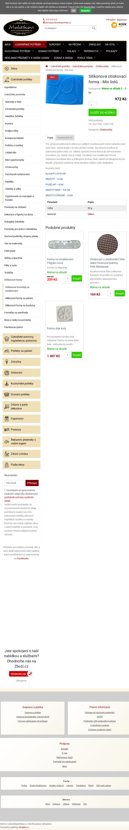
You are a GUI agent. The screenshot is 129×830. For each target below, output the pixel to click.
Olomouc (76, 804)
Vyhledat (94, 28)
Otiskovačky (11, 167)
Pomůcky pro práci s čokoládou (20, 229)
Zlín (85, 804)
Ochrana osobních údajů (99, 729)
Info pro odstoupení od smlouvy (33, 721)
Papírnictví (91, 51)
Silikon (91, 214)
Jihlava (66, 804)
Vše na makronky (13, 243)
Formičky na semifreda (16, 312)
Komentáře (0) (65, 137)
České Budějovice (38, 785)
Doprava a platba (33, 712)
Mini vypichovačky (14, 160)
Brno (48, 804)
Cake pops (9, 250)
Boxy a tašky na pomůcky (17, 320)
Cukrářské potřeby (28, 44)
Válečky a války (13, 189)
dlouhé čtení (89, 7)
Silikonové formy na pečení (19, 298)
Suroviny (55, 44)
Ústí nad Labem (103, 785)
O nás (64, 753)
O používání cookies (99, 725)
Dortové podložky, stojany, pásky (21, 236)
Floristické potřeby (14, 109)
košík (122, 25)
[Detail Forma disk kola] (64, 313)
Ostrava (56, 804)
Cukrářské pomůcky (14, 94)
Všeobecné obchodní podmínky (100, 712)
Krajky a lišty (11, 130)
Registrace (121, 20)
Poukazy (111, 51)
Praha (24, 785)
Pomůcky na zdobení (15, 207)
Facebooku (23, 558)
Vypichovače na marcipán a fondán (19, 198)
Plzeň (91, 785)
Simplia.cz (24, 827)
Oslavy (71, 51)
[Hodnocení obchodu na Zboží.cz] (21, 673)
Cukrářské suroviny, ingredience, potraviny (24, 338)
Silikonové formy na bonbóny (20, 305)
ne (74, 10)
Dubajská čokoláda (14, 221)
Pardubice (81, 785)
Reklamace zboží (64, 757)
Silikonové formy (13, 279)
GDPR (100, 716)
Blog (64, 766)
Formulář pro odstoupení (64, 761)
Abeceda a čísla (13, 101)
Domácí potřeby (48, 51)
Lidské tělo (10, 152)
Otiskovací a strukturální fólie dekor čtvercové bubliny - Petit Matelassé (107, 263)
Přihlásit (32, 483)
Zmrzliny (95, 44)
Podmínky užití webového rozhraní (100, 721)
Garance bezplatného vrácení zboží (32, 716)
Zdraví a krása (63, 57)
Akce (8, 44)
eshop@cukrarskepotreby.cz (58, 22)
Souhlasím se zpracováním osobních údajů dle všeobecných (21, 495)
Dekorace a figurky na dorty (18, 214)
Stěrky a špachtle (13, 258)
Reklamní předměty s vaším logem (27, 57)
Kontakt (64, 749)
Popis (50, 137)
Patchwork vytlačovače (17, 174)
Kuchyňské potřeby (17, 51)
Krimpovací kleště (14, 138)
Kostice (9, 123)
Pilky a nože (10, 265)
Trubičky (8, 272)
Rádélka (9, 181)
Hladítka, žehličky (14, 116)
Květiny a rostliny (14, 145)
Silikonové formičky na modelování (17, 289)
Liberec (69, 785)
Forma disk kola (56, 328)
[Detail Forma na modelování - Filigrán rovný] (64, 244)
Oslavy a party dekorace (19, 406)
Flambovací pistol (13, 327)
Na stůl (110, 44)
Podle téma (84, 57)
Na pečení (75, 44)
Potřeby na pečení (21, 350)
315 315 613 (51, 19)
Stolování (16, 372)
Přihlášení (110, 20)
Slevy (14, 68)
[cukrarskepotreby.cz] (21, 27)
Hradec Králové (56, 785)
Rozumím (85, 10)
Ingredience (10, 87)
